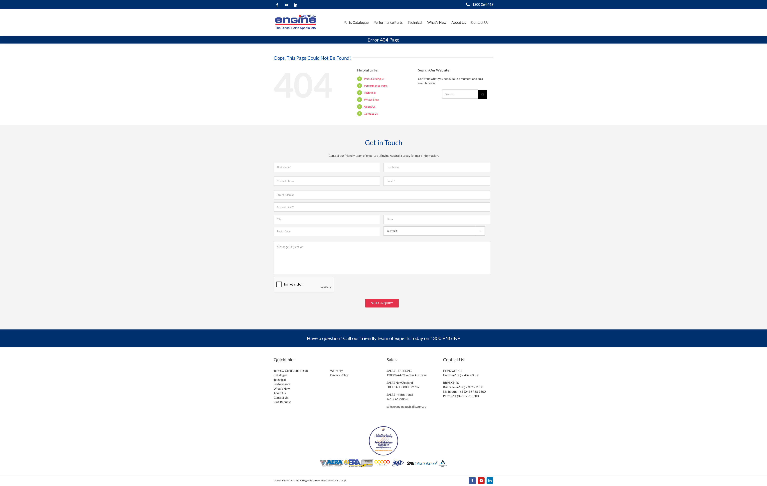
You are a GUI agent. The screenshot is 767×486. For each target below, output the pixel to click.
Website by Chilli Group (333, 480)
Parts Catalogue (374, 78)
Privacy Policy (339, 375)
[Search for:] (460, 94)
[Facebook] (276, 5)
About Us (370, 106)
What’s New (371, 99)
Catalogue (280, 375)
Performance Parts (375, 85)
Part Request (282, 402)
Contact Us (371, 113)
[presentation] (304, 285)
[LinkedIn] (294, 5)
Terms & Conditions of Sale (291, 370)
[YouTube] (285, 5)
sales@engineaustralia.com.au (406, 406)
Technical (370, 92)
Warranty (336, 370)
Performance (282, 384)
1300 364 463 (482, 4)
